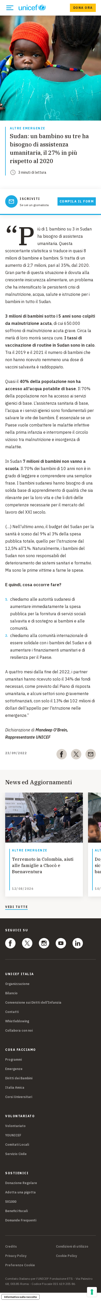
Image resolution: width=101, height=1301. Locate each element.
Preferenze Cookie (20, 1265)
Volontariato (15, 1126)
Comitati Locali (17, 1144)
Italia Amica (14, 1087)
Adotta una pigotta (20, 1192)
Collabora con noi (19, 1030)
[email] (90, 755)
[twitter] (76, 755)
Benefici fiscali (16, 1211)
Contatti (12, 1012)
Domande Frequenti (20, 1220)
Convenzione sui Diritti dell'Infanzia (33, 1002)
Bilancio (11, 993)
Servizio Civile (16, 1154)
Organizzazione (17, 984)
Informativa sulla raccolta (20, 1296)
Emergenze (14, 1069)
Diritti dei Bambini (18, 1078)
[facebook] (61, 755)
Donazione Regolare (21, 1183)
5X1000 (10, 1202)
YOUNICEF (13, 1135)
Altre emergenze (27, 128)
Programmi (13, 1059)
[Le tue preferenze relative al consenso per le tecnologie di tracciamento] (92, 1292)
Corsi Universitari (18, 1097)
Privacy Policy (15, 1255)
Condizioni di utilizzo (72, 1246)
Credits (11, 1246)
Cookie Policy (66, 1255)
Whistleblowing (17, 1021)
